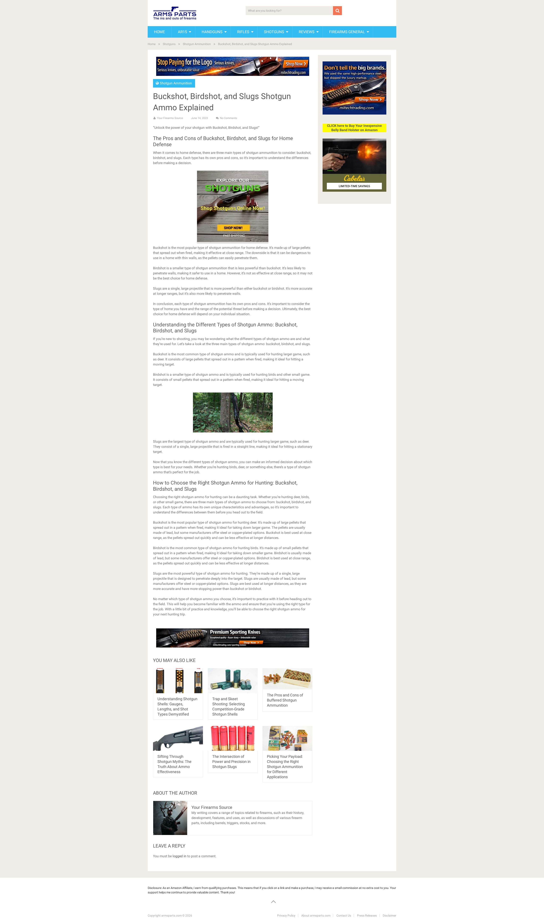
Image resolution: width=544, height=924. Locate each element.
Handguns (212, 32)
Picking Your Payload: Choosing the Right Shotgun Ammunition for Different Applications (285, 766)
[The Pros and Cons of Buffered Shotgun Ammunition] (287, 678)
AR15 (182, 32)
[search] (337, 10)
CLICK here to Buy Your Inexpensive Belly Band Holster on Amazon (354, 128)
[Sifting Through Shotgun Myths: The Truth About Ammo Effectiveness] (178, 738)
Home (159, 32)
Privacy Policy (286, 915)
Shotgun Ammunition (197, 44)
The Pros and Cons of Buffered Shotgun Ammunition (285, 700)
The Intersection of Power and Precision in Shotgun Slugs (231, 761)
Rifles (243, 32)
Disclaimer (389, 915)
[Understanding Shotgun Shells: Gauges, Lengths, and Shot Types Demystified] (178, 680)
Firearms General (347, 32)
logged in (179, 856)
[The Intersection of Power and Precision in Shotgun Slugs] (233, 738)
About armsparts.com (315, 915)
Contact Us (343, 915)
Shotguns (274, 32)
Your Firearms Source (170, 118)
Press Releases (367, 915)
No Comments (228, 118)
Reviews (306, 32)
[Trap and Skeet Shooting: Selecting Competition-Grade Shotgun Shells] (233, 680)
